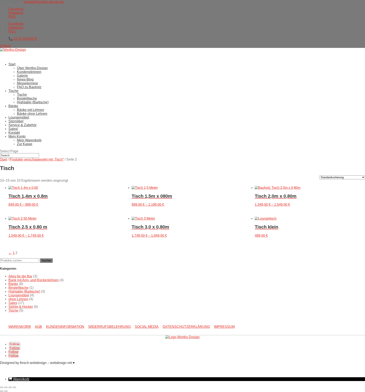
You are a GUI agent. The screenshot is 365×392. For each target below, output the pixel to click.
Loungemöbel (18, 295)
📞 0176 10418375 (22, 39)
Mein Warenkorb (29, 140)
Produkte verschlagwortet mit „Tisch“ (37, 159)
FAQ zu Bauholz (29, 87)
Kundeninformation (65, 326)
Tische (22, 94)
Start (11, 64)
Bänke (13, 284)
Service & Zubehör (22, 125)
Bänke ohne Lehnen (32, 113)
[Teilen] (10, 387)
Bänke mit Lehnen (30, 110)
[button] (18, 379)
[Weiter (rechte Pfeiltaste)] (6, 391)
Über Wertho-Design (32, 68)
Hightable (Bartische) (33, 102)
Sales (12, 303)
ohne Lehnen (18, 299)
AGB (38, 326)
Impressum (224, 326)
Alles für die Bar (20, 276)
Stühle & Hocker (20, 306)
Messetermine (27, 83)
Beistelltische (27, 98)
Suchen (46, 260)
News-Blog (25, 79)
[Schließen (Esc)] (14, 387)
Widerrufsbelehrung (109, 326)
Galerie (22, 75)
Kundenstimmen (29, 72)
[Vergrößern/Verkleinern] (1, 387)
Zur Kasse (24, 144)
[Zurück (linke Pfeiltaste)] (1, 391)
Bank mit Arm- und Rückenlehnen (33, 280)
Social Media (147, 326)
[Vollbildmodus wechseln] (6, 387)
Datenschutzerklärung (186, 326)
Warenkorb (19, 326)
